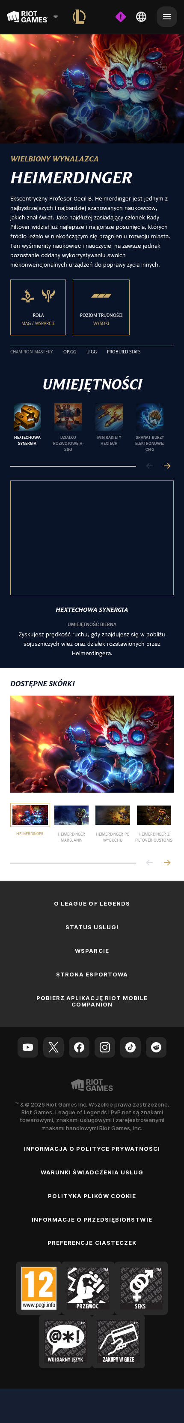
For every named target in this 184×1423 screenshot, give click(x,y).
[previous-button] (150, 466)
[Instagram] (105, 1047)
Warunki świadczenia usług (92, 1172)
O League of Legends (92, 903)
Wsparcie (92, 950)
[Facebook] (79, 1047)
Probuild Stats (123, 352)
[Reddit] (156, 1047)
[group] (88, 428)
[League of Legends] (79, 16)
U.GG (91, 352)
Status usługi (92, 927)
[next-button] (167, 466)
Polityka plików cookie (92, 1195)
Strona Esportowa (92, 974)
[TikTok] (130, 1047)
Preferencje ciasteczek (92, 1242)
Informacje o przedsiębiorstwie (92, 1219)
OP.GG (69, 352)
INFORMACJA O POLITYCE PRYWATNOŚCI (92, 1148)
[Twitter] (53, 1047)
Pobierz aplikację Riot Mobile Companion (92, 1001)
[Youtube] (28, 1047)
